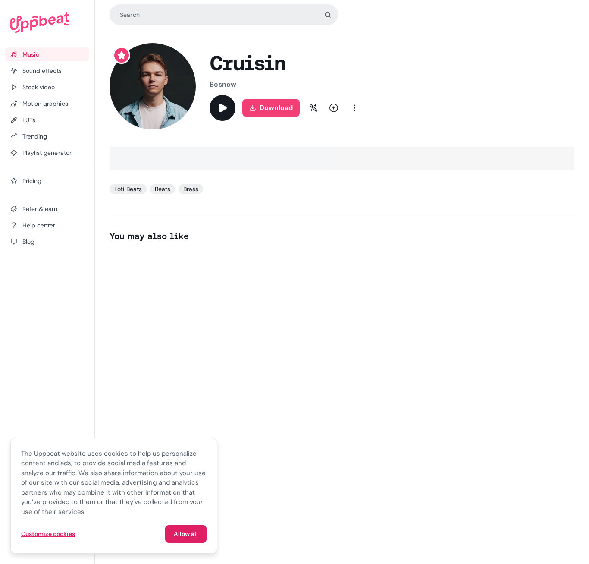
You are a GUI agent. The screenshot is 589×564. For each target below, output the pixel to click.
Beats (162, 189)
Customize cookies (48, 534)
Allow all (186, 534)
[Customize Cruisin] (313, 108)
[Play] (222, 108)
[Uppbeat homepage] (47, 22)
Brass (190, 189)
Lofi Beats (127, 189)
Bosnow (223, 84)
